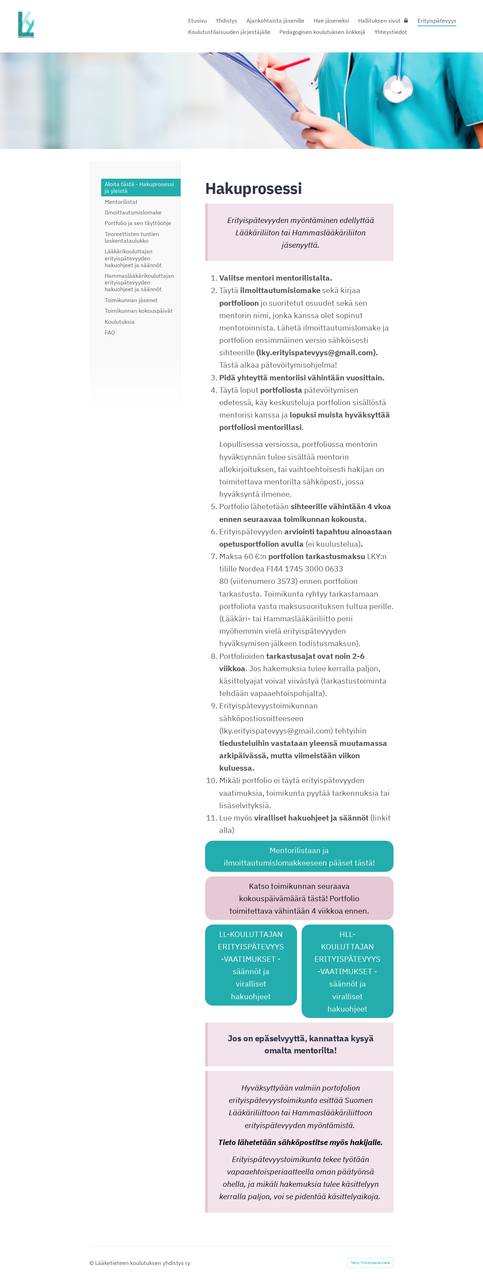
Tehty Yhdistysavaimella (370, 1262)
